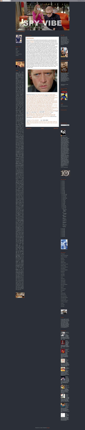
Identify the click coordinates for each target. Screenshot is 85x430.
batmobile (19, 91)
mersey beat (17, 198)
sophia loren (17, 251)
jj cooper (17, 170)
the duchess (17, 266)
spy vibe (55, 122)
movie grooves (21, 207)
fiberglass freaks (18, 139)
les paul (19, 182)
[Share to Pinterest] (47, 120)
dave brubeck (20, 116)
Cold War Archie (33, 115)
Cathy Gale (17, 74)
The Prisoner (32, 41)
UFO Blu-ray (47, 94)
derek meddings (18, 123)
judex (16, 174)
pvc (23, 231)
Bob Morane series (40, 108)
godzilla (21, 151)
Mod (37, 122)
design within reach (19, 124)
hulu (16, 157)
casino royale (20, 103)
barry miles (22, 90)
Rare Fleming (51, 101)
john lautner (20, 171)
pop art (20, 229)
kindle (23, 177)
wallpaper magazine (18, 282)
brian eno (22, 97)
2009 (62, 236)
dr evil (19, 127)
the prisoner (28, 124)
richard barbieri (20, 235)
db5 (18, 120)
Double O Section (63, 265)
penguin (17, 222)
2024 (62, 183)
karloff (21, 176)
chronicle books (18, 107)
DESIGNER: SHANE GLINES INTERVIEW (67, 350)
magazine (19, 188)
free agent (19, 143)
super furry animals (21, 259)
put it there (20, 231)
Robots (38, 112)
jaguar (23, 162)
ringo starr (21, 237)
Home (42, 128)
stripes (23, 258)
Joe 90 (62, 277)
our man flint (20, 216)
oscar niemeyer (22, 215)
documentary (17, 126)
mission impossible (33, 122)
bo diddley (20, 95)
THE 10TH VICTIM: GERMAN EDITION (67, 395)
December (64, 194)
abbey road (19, 80)
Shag (61, 291)
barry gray (17, 90)
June (63, 201)
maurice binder (20, 196)
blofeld (21, 94)
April (63, 204)
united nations (17, 276)
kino (16, 178)
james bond (18, 163)
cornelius (17, 112)
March (64, 205)
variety (18, 277)
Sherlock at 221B (46, 100)
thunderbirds (21, 272)
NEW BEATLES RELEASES (67, 414)
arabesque (17, 86)
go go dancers (18, 151)
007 (19, 72)
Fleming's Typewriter (45, 101)
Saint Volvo (47, 103)
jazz (16, 166)
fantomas (22, 137)
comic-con (22, 110)
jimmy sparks (22, 169)
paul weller (17, 221)
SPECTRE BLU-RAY (64, 226)
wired (20, 286)
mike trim (19, 201)
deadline (54, 121)
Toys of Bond (63, 304)
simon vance (21, 249)
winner (18, 286)
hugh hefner (19, 156)
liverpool (22, 184)
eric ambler (22, 135)
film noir (17, 140)
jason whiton (20, 165)
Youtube (17, 52)
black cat (19, 94)
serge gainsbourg (21, 246)
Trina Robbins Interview (43, 116)
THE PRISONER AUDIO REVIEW (64, 210)
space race (17, 252)
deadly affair (18, 121)
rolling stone (17, 241)
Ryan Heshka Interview (35, 111)
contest (20, 111)
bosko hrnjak (22, 96)
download (17, 127)
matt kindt (20, 195)
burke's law (19, 100)
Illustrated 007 (63, 271)
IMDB (16, 49)
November (64, 195)
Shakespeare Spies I (31, 114)
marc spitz (22, 191)
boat (23, 95)
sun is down (17, 259)
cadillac (19, 101)
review (17, 235)
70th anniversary (22, 73)
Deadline (32, 42)
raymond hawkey (21, 233)
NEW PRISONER (64, 224)
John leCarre (62, 278)
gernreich (17, 148)
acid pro (23, 80)
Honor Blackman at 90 (40, 98)
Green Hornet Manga (47, 109)
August (64, 199)
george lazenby (21, 147)
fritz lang (22, 143)
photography (18, 226)
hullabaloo (22, 156)
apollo (20, 85)
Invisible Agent (52, 100)
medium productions (18, 197)
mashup (21, 194)
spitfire (21, 254)
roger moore (22, 240)
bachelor (17, 89)
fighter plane (22, 139)
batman (17, 91)
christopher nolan (42, 121)
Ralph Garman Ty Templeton (37, 117)
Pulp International (63, 288)
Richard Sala (62, 290)
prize (18, 230)
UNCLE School (47, 98)
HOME (62, 104)
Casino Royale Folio (44, 96)
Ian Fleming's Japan (32, 102)
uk (23, 275)
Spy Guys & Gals (63, 294)
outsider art (19, 217)
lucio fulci (19, 187)
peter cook (17, 224)
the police (20, 268)
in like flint (20, 158)
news (42, 122)
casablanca (17, 103)
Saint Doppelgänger (38, 101)
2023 (62, 184)
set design (17, 247)
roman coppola (21, 241)
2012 (62, 232)
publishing (17, 231)
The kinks (20, 79)
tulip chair (20, 274)
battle (21, 91)
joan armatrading (20, 170)
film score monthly (20, 140)
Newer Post (28, 128)
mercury (23, 197)
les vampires (22, 182)
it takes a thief (19, 160)
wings (16, 286)
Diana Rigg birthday (40, 100)
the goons (21, 266)
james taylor (19, 164)
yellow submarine (18, 287)
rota (16, 242)
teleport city (17, 263)
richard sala (22, 236)
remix (19, 234)
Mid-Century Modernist (64, 284)
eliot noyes (22, 134)
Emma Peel (22, 75)
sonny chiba (22, 250)
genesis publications (21, 145)
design (22, 123)
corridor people (21, 112)
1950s (23, 72)
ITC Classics (62, 272)
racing (23, 232)
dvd (18, 130)
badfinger (20, 89)
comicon (17, 111)
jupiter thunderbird (19, 175)
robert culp (19, 238)
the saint (20, 269)
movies (40, 122)
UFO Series (62, 306)
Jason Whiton (64, 135)
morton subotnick (21, 206)
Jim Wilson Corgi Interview (40, 102)
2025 (62, 182)
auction (17, 87)
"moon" (16, 72)
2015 (62, 228)
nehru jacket (17, 210)
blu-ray (18, 95)
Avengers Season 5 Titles (40, 103)
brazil (19, 97)
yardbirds (22, 286)
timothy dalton (20, 273)
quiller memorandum (18, 232)
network (22, 210)
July (63, 200)
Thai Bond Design (46, 108)
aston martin (21, 86)
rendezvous (22, 234)
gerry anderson (21, 148)
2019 (62, 189)
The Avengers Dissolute (64, 297)
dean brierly (22, 121)
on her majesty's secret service (20, 214)
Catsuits (48, 116)
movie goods (17, 207)
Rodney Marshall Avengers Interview (42, 114)
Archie (30, 112)
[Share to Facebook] (46, 120)
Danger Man (62, 261)
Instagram (17, 55)
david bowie (22, 118)
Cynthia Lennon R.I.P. (42, 107)
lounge (21, 186)
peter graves (20, 224)
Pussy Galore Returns (32, 100)
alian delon (20, 83)
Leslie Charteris (63, 281)
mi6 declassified (21, 198)
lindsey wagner (18, 184)
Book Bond (62, 258)
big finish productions (35, 121)
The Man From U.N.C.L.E (64, 300)
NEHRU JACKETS (67, 377)
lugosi (21, 187)
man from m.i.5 (20, 189)
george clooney (18, 146)
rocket (23, 239)
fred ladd (20, 142)
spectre (17, 253)
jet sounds (19, 169)
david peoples (50, 121)
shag (20, 247)
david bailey (17, 118)
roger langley (17, 240)
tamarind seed (18, 262)
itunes (20, 161)
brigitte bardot (17, 98)
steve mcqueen (20, 258)
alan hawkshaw (20, 82)
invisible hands (19, 159)
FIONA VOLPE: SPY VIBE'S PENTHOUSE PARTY (67, 405)
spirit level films (18, 254)
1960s (30, 121)
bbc (23, 91)
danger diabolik (18, 115)
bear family (20, 92)
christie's (17, 106)
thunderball (17, 272)
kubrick (23, 179)
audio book (19, 87)
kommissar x (18, 179)
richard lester (18, 236)
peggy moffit (22, 221)
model (19, 203)
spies (23, 253)
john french (17, 171)
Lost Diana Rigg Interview (32, 98)
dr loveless (21, 127)
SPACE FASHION (64, 218)
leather (19, 181)
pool (18, 229)
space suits (22, 252)
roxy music (18, 242)
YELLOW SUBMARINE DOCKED (67, 368)
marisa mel (17, 193)
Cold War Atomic (47, 112)
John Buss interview (32, 103)
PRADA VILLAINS (67, 341)
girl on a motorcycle (21, 150)
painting (21, 218)
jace (21, 161)
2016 (62, 193)
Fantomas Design (48, 102)
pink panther (18, 227)
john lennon (20, 172)
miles (21, 201)
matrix (23, 194)
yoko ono (22, 287)
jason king (17, 165)
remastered (17, 234)
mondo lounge (20, 204)
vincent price (17, 280)
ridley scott (52, 122)
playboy (18, 228)
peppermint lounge (21, 222)
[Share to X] (45, 120)
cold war (18, 108)
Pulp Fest (62, 287)
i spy (18, 157)
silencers (17, 249)
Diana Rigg (17, 75)
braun (18, 97)
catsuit (20, 104)
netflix (20, 210)
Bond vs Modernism (53, 108)
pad (18, 218)
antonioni (17, 85)
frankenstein (17, 142)
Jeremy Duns (63, 275)
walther (23, 282)
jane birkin (22, 164)
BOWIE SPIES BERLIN (64, 222)
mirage (23, 202)
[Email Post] (41, 120)
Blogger (48, 427)
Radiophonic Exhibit (33, 99)
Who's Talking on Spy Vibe (39, 94)
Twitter (67, 84)
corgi (23, 111)
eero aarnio (19, 132)
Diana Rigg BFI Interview (33, 97)
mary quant (17, 194)
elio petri (19, 134)
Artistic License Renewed (64, 255)
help (18, 154)
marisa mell (20, 193)
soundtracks (21, 251)
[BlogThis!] (44, 120)
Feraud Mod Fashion (40, 109)
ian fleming (22, 157)
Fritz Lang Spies (32, 95)
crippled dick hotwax (18, 114)
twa (23, 274)
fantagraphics (18, 137)
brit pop (21, 98)
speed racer (19, 253)
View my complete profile (64, 167)
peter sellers (20, 225)
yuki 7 (16, 289)
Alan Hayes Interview (51, 95)
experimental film (21, 136)
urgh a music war (21, 276)
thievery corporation (21, 271)
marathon (19, 191)
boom (18, 96)
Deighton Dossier (63, 262)
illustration (17, 158)
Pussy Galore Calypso (34, 107)
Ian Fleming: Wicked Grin (47, 110)
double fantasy (22, 126)
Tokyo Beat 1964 (33, 109)
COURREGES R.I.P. (64, 220)
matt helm (17, 195)
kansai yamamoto (18, 176)
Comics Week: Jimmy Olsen (37, 113)
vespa (19, 278)
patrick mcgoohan (47, 122)
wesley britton (18, 283)
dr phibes (20, 128)
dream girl (19, 129)
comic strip (19, 110)
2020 (62, 188)
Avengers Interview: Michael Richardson (36, 110)
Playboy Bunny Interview (40, 115)
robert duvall (22, 238)
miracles (21, 202)
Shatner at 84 (34, 108)
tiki (23, 272)
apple (23, 85)
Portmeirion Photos (40, 99)
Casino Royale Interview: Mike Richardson (45, 97)
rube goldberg (22, 242)
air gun (16, 82)
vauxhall (21, 277)
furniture (17, 144)
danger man (22, 115)
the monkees (20, 267)
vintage (20, 280)
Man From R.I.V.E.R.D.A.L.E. (50, 111)
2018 (62, 190)
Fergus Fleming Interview (40, 95)
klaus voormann (19, 178)
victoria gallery (20, 279)
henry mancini (21, 154)
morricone (17, 206)
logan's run (17, 185)
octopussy (18, 213)
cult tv (46, 121)
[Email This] (43, 120)
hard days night (20, 153)
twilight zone (19, 275)
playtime (21, 228)
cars (19, 102)
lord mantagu (20, 185)
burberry (17, 100)
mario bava (22, 192)
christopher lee (21, 106)
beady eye (17, 92)
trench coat (17, 274)
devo (23, 124)
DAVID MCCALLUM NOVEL (64, 216)
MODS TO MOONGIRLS (67, 333)
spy (23, 254)
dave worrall (22, 117)
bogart (16, 96)
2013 (62, 231)
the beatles (17, 265)
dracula (17, 129)
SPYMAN (30, 113)
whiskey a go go (19, 284)
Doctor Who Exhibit (47, 99)
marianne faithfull (18, 192)
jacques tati (19, 162)
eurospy (17, 136)
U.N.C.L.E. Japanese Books (33, 116)
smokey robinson (18, 250)
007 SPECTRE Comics (37, 96)
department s (22, 122)
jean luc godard (19, 166)
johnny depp (20, 173)
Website (17, 48)
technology (22, 262)
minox (18, 202)
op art (19, 215)
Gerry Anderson (63, 268)
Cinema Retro (21, 74)
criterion (22, 114)
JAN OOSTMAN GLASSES (64, 213)
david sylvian (20, 119)
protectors (22, 230)
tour (23, 273)
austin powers (21, 88)
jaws (23, 165)
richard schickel (18, 237)
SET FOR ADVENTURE (64, 106)
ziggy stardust (19, 289)
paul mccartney (21, 220)
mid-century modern (20, 200)
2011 (62, 233)
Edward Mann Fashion (50, 107)
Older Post (56, 128)
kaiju (23, 175)
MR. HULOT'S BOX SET (67, 360)
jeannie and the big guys (21, 167)
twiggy (16, 275)
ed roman (20, 130)
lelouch (21, 181)
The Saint (62, 303)
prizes (20, 230)
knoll (23, 178)
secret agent (18, 245)
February (64, 206)
